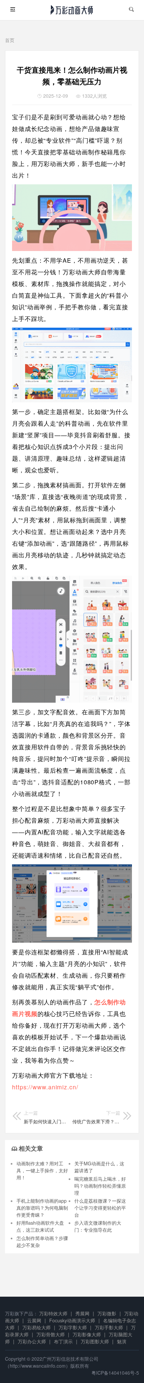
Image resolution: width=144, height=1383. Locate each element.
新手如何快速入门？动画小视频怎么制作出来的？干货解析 (46, 1117)
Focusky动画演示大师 (72, 1320)
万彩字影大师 (73, 1327)
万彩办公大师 (32, 1341)
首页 (9, 40)
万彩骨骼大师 (51, 1334)
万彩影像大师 (87, 1334)
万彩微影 (106, 1313)
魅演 (121, 1341)
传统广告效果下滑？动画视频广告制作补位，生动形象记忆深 (96, 1117)
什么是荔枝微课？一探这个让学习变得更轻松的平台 (100, 1207)
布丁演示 (63, 1341)
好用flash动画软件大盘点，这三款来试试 (40, 1226)
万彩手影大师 (109, 1327)
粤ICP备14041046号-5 (115, 1372)
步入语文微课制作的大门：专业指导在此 (97, 1226)
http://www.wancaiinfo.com (38, 1365)
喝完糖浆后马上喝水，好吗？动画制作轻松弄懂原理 (100, 1185)
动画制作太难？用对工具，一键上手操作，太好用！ (42, 1170)
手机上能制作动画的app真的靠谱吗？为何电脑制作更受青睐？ (42, 1207)
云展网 (34, 1320)
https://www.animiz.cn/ (45, 1087)
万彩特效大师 (53, 1313)
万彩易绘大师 (36, 1327)
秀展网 (82, 1313)
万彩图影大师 (95, 1341)
